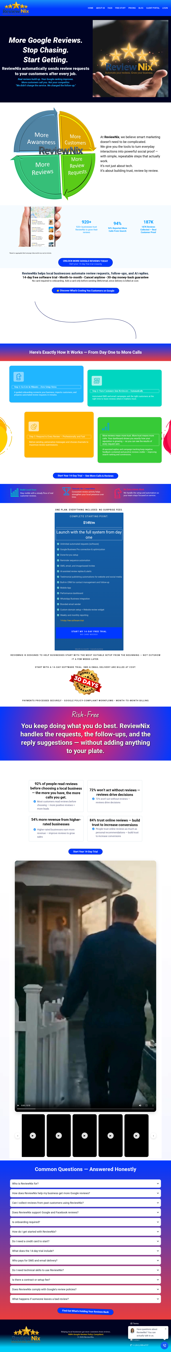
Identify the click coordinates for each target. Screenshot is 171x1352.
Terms (136, 1323)
